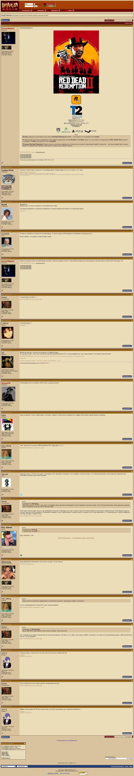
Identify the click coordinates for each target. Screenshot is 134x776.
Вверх (131, 766)
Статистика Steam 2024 (25, 156)
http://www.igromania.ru (117, 766)
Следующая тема (72, 740)
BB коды (4, 752)
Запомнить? (38, 4)
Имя (22, 4)
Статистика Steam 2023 (25, 155)
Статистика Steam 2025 (25, 157)
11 (122, 20)
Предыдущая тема (62, 740)
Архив (126, 766)
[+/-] (11, 54)
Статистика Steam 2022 (25, 154)
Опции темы (128, 23)
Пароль (22, 6)
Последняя (128, 20)
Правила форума (6, 758)
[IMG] (3, 754)
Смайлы (4, 753)
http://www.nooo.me (40, 152)
